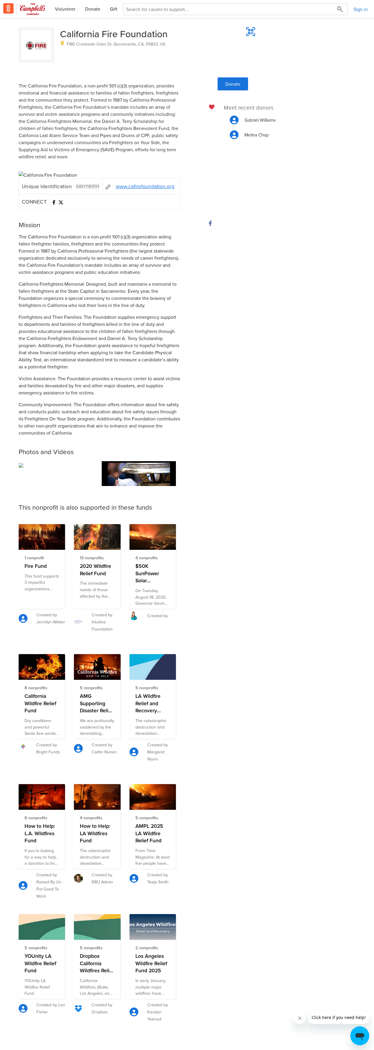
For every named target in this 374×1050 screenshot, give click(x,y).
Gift (113, 9)
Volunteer (65, 9)
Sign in (361, 9)
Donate (92, 9)
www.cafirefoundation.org (145, 186)
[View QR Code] (250, 31)
